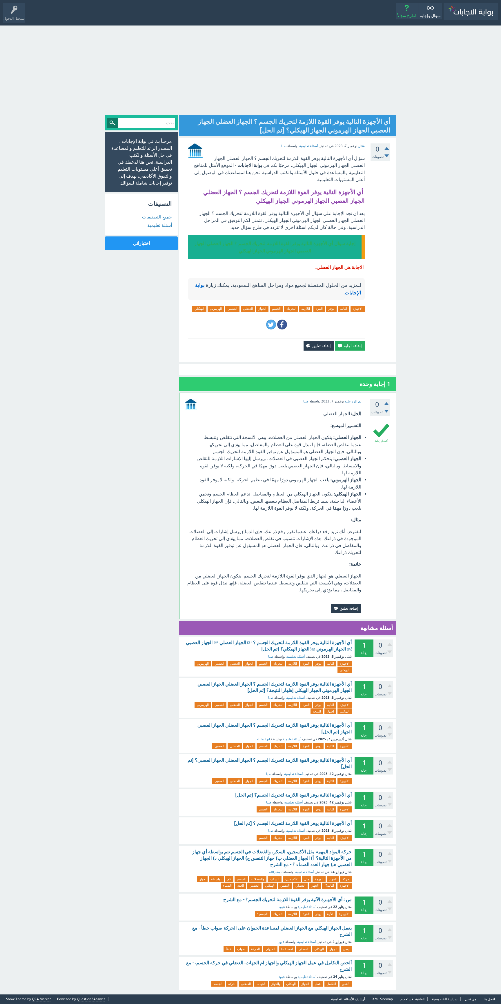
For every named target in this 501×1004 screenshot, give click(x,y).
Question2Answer (91, 999)
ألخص (345, 983)
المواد (333, 879)
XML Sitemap (382, 999)
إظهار (330, 711)
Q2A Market (41, 999)
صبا (270, 657)
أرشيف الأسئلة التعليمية (348, 999)
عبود (282, 907)
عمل (318, 983)
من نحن (470, 999)
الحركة (255, 949)
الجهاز (262, 308)
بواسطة (216, 879)
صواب (241, 949)
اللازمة (305, 308)
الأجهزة (357, 308)
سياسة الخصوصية (445, 999)
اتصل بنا (489, 999)
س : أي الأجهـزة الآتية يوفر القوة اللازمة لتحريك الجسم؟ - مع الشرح (287, 899)
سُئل (361, 146)
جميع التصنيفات (157, 216)
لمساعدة (287, 949)
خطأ (228, 949)
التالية (343, 308)
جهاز (202, 879)
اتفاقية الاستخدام (412, 999)
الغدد (240, 885)
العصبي (232, 308)
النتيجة (317, 711)
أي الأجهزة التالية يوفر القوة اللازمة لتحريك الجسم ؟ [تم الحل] (293, 823)
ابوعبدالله (263, 739)
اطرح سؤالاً (406, 15)
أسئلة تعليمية (308, 146)
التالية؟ (329, 885)
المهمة (319, 879)
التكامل (331, 983)
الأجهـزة (344, 914)
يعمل (346, 949)
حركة (345, 879)
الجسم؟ (262, 914)
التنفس (285, 885)
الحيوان (270, 949)
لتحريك (290, 308)
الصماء (227, 885)
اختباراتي (141, 243)
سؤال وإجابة (430, 15)
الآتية (330, 914)
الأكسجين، (291, 879)
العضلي (248, 308)
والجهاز (275, 983)
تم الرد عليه (353, 401)
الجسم (276, 308)
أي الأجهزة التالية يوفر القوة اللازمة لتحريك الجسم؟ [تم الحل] (293, 795)
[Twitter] (271, 324)
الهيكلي (199, 308)
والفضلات (257, 879)
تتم (229, 879)
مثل (306, 879)
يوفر (331, 308)
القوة (319, 308)
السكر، (274, 879)
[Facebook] (282, 324)
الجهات (261, 983)
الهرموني (216, 308)
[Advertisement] (250, 69)
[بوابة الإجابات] (471, 11)
